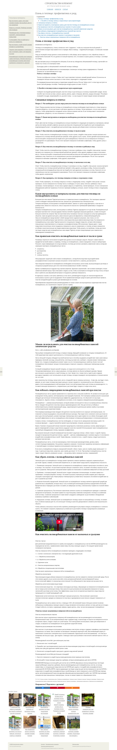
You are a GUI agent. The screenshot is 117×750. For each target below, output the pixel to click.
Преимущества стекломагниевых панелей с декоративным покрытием (19, 35)
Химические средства (52, 681)
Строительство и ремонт (58, 3)
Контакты (43, 744)
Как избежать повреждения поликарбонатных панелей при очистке (59, 31)
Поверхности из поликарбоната (96, 681)
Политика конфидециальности (47, 746)
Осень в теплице (44, 679)
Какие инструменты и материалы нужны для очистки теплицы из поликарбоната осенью (66, 25)
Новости (58, 9)
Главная (50, 9)
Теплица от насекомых (91, 679)
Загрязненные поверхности (83, 681)
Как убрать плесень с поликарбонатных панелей (53, 33)
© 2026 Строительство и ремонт (16, 744)
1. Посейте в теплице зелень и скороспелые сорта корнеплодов (60, 21)
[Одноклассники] (72, 688)
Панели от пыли (100, 679)
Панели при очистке (61, 681)
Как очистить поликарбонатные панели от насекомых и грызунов (58, 35)
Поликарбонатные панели (41, 681)
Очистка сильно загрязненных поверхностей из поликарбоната (60, 37)
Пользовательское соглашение (52, 744)
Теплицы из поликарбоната (63, 679)
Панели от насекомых (71, 681)
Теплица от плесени (81, 679)
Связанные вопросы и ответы (47, 23)
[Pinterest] (57, 688)
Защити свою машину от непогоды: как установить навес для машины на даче (20, 51)
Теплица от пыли (73, 679)
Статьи (65, 9)
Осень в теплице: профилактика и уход (50, 19)
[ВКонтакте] (42, 688)
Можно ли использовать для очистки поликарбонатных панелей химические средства (65, 29)
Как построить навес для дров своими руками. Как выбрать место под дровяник (20, 23)
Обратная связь (75, 744)
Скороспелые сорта (52, 679)
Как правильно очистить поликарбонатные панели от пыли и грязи (59, 27)
